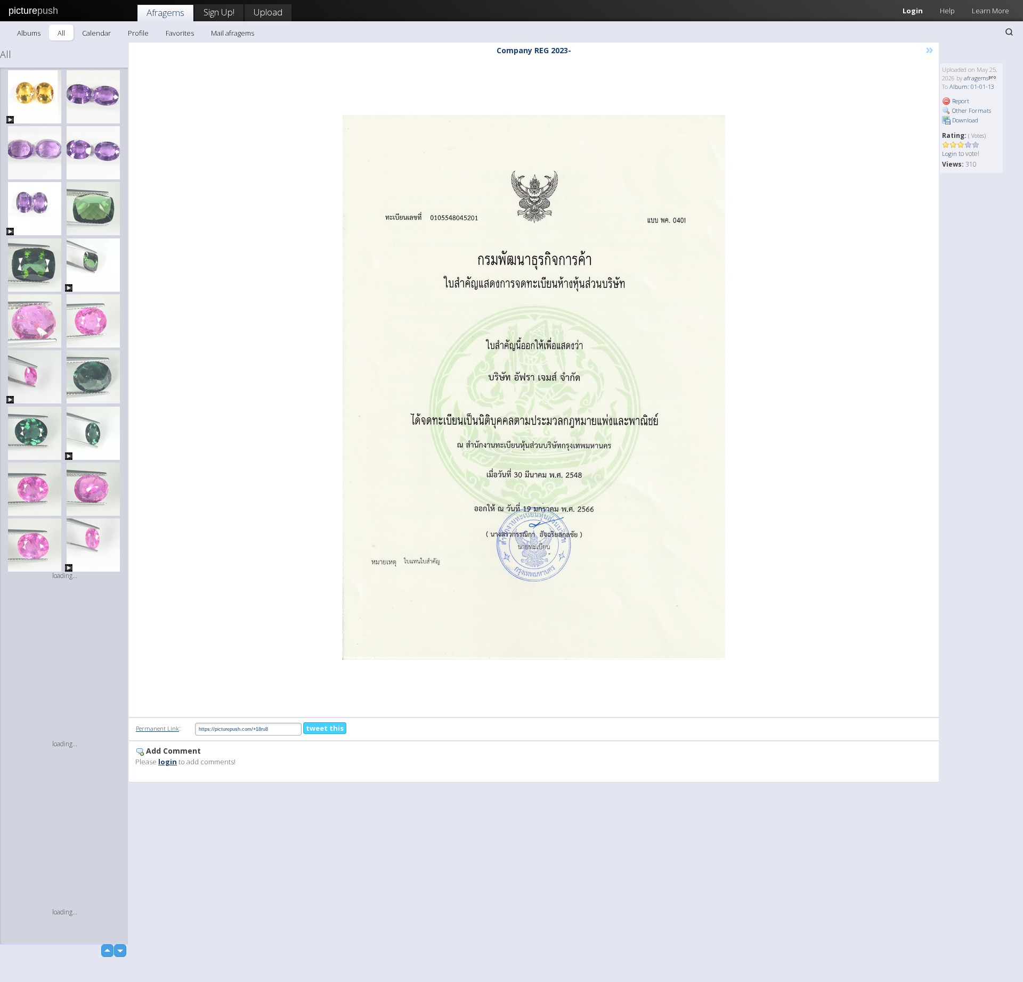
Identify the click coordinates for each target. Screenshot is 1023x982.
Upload (268, 12)
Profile (138, 33)
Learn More (990, 10)
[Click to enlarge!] (534, 387)
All (61, 33)
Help (947, 10)
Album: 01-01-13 (971, 86)
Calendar (96, 33)
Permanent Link (157, 728)
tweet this (325, 728)
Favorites (180, 33)
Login (913, 10)
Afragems (165, 12)
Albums (28, 33)
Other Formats (971, 110)
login (167, 761)
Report (960, 101)
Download (964, 120)
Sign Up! (219, 12)
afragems (976, 78)
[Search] (1009, 31)
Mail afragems (232, 33)
